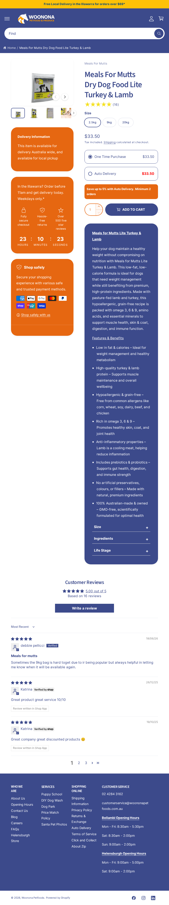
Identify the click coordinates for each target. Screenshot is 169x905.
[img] (21, 639)
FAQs (15, 829)
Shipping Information (80, 801)
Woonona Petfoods (33, 897)
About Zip (79, 846)
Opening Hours (22, 805)
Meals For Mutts (95, 63)
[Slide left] (55, 96)
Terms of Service (84, 834)
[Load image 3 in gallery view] (50, 113)
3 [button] (86, 763)
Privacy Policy (82, 810)
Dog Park (48, 807)
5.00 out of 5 (96, 591)
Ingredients (103, 538)
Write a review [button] (84, 608)
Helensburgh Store (20, 838)
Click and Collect (84, 840)
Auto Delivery (81, 828)
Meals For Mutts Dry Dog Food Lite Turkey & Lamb (55, 48)
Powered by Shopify (58, 897)
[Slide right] (64, 96)
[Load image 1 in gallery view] (18, 113)
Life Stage (102, 550)
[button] (7, 18)
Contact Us (19, 811)
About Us (18, 798)
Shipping (110, 142)
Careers (17, 823)
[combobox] (84, 33)
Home (11, 48)
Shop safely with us (35, 315)
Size (97, 527)
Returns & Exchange (79, 819)
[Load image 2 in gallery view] (34, 113)
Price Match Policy (50, 815)
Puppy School (51, 794)
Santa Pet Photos (54, 824)
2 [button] (79, 763)
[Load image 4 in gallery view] (66, 113)
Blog (14, 817)
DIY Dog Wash (52, 800)
